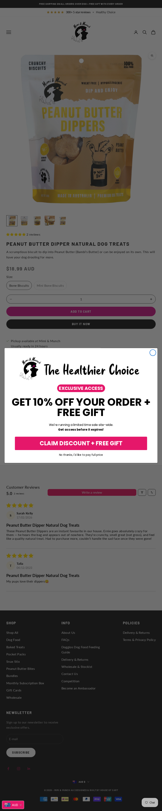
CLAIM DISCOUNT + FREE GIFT (81, 443)
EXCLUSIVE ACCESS (81, 388)
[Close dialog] (153, 353)
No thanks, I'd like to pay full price (81, 455)
